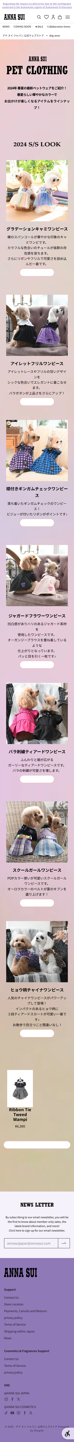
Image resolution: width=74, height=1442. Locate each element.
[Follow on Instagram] (6, 1399)
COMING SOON (22, 26)
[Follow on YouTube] (12, 1413)
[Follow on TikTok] (6, 1413)
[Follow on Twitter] (18, 1399)
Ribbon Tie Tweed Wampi (20, 1114)
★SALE (39, 26)
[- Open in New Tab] (37, 190)
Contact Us (11, 1297)
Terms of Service (15, 1324)
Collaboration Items (58, 26)
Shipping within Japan (19, 1331)
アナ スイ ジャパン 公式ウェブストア (23, 35)
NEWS (5, 26)
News (8, 1338)
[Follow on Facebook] (12, 1399)
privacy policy (13, 1318)
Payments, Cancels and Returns (25, 1311)
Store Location (13, 1304)
